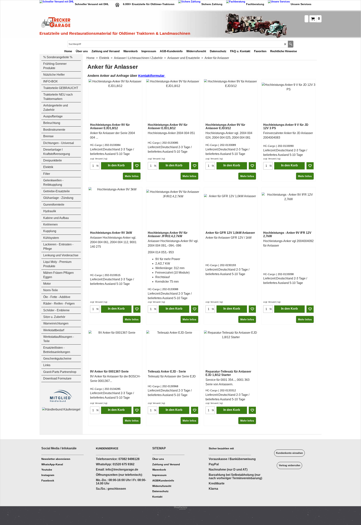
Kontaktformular (151, 76)
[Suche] (290, 44)
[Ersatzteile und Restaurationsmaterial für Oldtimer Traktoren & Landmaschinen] (81, 22)
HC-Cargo (96, 144)
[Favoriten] (136, 165)
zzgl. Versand (96, 159)
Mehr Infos (132, 176)
